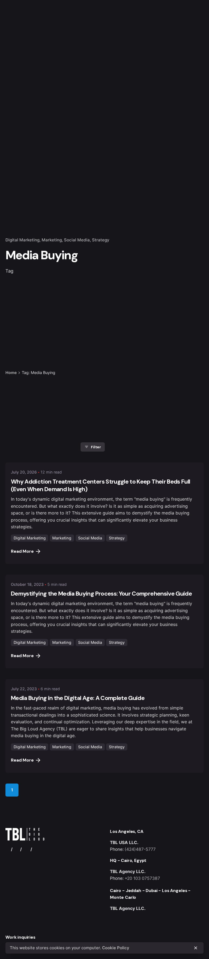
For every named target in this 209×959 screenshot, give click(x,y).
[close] (89, 350)
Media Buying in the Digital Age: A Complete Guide (78, 698)
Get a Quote (188, 57)
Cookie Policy (115, 947)
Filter (96, 447)
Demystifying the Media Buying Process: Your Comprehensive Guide (101, 593)
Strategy (100, 239)
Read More (22, 551)
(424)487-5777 (140, 849)
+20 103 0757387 (142, 878)
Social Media (77, 239)
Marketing (52, 239)
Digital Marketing (22, 239)
